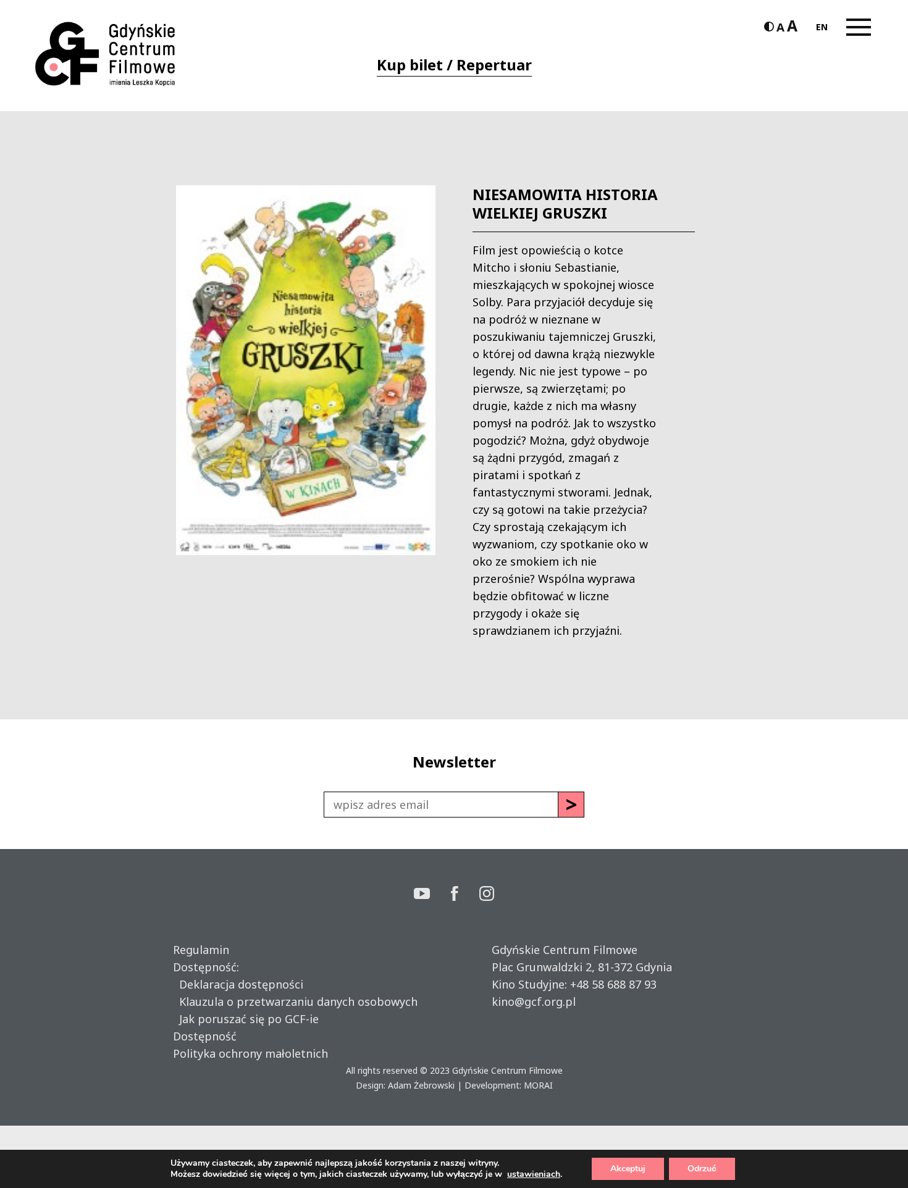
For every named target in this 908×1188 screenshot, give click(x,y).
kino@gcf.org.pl (534, 1001)
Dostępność (205, 1036)
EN (822, 27)
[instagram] (486, 895)
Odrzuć (702, 1168)
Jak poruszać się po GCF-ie (246, 1018)
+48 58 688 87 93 (613, 984)
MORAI (538, 1085)
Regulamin (201, 949)
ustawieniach (533, 1174)
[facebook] (465, 895)
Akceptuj (627, 1168)
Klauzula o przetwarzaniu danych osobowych (295, 1001)
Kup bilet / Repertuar (454, 64)
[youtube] (432, 895)
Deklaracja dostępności (238, 984)
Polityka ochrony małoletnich (250, 1053)
